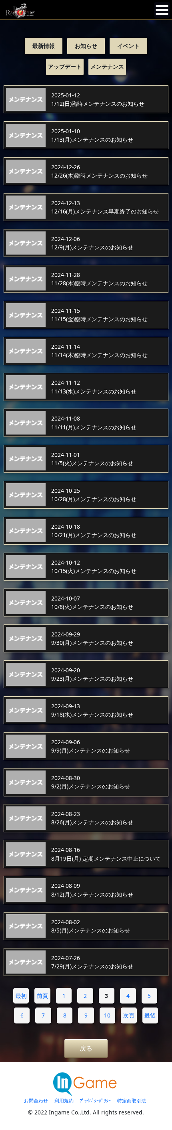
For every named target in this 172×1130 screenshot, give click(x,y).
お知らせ (86, 45)
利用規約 (64, 1100)
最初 (21, 996)
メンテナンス (107, 66)
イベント (128, 45)
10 (107, 1015)
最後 (150, 1015)
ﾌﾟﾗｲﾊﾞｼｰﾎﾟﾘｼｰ (95, 1100)
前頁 (42, 996)
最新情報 (43, 45)
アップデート (65, 66)
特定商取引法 (131, 1100)
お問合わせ (36, 1100)
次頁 (128, 1015)
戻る (86, 1048)
